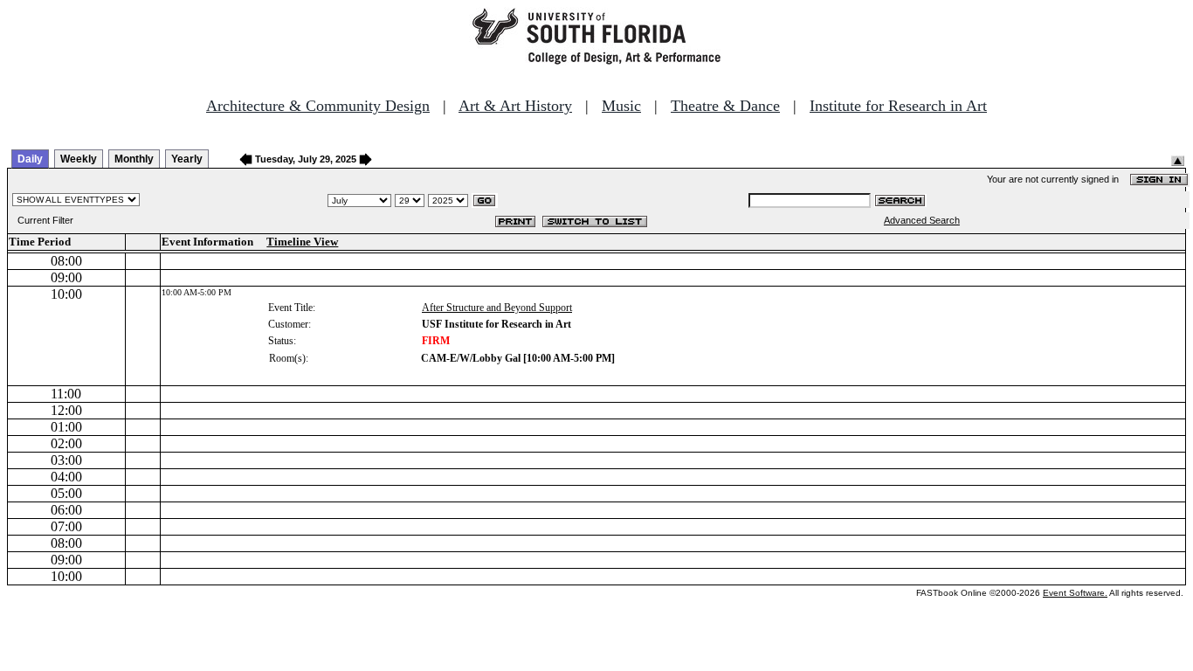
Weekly (78, 159)
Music (621, 105)
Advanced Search (922, 220)
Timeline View (302, 241)
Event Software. (1075, 593)
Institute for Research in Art (898, 105)
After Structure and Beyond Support (497, 307)
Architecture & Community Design (318, 105)
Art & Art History (515, 105)
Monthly (134, 159)
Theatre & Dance (725, 105)
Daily (30, 159)
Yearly (187, 159)
